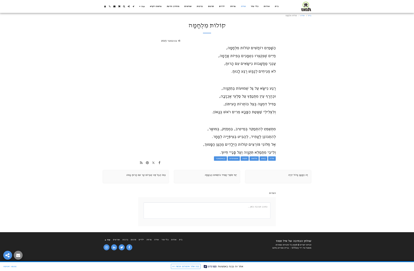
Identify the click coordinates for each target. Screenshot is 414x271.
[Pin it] (147, 163)
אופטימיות (233, 158)
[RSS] (141, 163)
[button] (133, 6)
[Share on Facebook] (159, 163)
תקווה (244, 158)
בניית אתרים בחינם (280, 247)
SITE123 (295, 247)
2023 (263, 158)
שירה (302, 15)
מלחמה (254, 158)
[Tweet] (153, 163)
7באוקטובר (220, 158)
